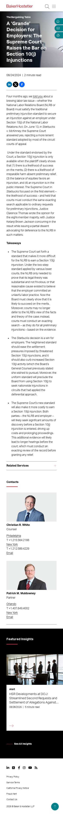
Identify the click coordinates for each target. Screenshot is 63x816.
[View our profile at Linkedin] (7, 767)
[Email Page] (57, 28)
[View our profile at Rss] (36, 767)
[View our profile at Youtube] (30, 767)
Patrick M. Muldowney (21, 593)
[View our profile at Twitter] (13, 767)
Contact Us (11, 799)
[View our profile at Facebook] (19, 767)
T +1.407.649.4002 (17, 608)
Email (9, 553)
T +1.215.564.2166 (17, 540)
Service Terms (13, 782)
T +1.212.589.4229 (17, 548)
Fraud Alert (11, 794)
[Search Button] (47, 6)
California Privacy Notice (17, 788)
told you (38, 96)
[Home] (57, 21)
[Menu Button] (54, 6)
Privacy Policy (12, 777)
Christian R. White (18, 525)
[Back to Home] (19, 6)
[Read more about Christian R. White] (31, 507)
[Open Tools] (57, 35)
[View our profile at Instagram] (24, 767)
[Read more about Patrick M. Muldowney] (31, 575)
